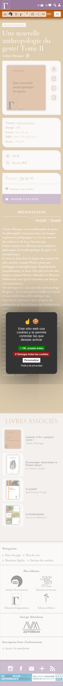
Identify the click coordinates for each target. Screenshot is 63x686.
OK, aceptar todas (32, 348)
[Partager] (38, 14)
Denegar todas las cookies (32, 354)
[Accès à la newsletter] (32, 14)
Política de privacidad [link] (31, 365)
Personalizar (31, 360)
